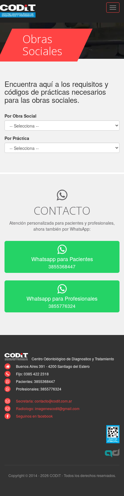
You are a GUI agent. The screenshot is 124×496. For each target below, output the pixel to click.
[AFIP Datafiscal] (112, 434)
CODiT (21, 11)
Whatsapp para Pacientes (62, 262)
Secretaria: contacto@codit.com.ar (44, 400)
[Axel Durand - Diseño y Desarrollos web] (112, 452)
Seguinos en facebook (34, 416)
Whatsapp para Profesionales (62, 301)
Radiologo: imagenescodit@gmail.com (47, 408)
